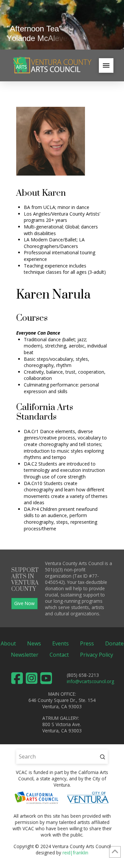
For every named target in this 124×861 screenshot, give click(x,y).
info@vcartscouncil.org (90, 681)
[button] (106, 65)
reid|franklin (75, 852)
